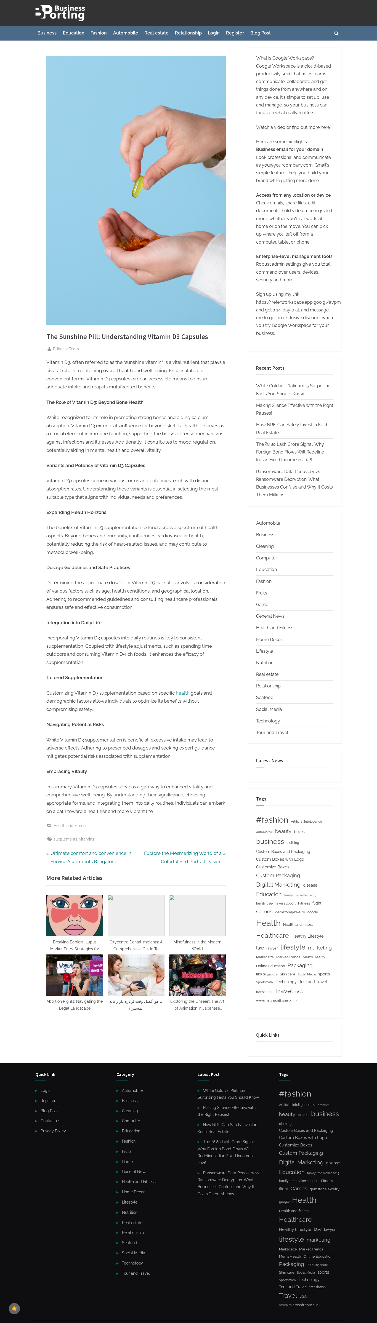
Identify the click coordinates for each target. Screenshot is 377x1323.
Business (47, 33)
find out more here (311, 127)
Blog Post (260, 33)
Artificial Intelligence (306, 821)
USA (299, 992)
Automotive (264, 832)
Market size (265, 957)
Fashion (99, 33)
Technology (268, 721)
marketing (320, 948)
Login (214, 33)
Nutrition (265, 662)
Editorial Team (66, 348)
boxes (299, 831)
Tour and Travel (272, 732)
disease (310, 885)
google (312, 912)
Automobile (125, 33)
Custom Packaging (278, 875)
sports (324, 974)
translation (264, 992)
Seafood (265, 697)
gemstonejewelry (290, 912)
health (182, 693)
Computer (266, 558)
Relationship (188, 33)
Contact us (50, 1120)
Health (268, 923)
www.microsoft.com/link (277, 1001)
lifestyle (293, 947)
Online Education (270, 966)
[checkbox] (14, 1308)
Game (262, 604)
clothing (292, 843)
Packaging (300, 965)
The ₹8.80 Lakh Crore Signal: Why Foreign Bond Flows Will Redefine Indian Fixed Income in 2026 (290, 452)
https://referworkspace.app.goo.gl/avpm (298, 302)
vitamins (86, 839)
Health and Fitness (70, 825)
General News (270, 616)
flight (317, 903)
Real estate (156, 33)
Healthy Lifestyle (307, 936)
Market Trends (288, 957)
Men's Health (314, 957)
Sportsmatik (264, 982)
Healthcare (272, 935)
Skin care (287, 974)
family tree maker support (276, 903)
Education (73, 33)
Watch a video (270, 127)
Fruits (261, 593)
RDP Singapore (266, 974)
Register (235, 33)
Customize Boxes (272, 867)
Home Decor (269, 639)
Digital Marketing (278, 884)
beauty (283, 831)
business (270, 841)
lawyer (272, 948)
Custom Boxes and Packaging (283, 851)
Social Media (269, 709)
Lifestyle (264, 651)
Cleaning (265, 546)
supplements (65, 839)
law (260, 948)
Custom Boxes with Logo (280, 859)
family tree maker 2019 (300, 895)
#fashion (272, 820)
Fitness (304, 903)
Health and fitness (298, 924)
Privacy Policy (53, 1131)
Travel (284, 990)
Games (264, 911)
